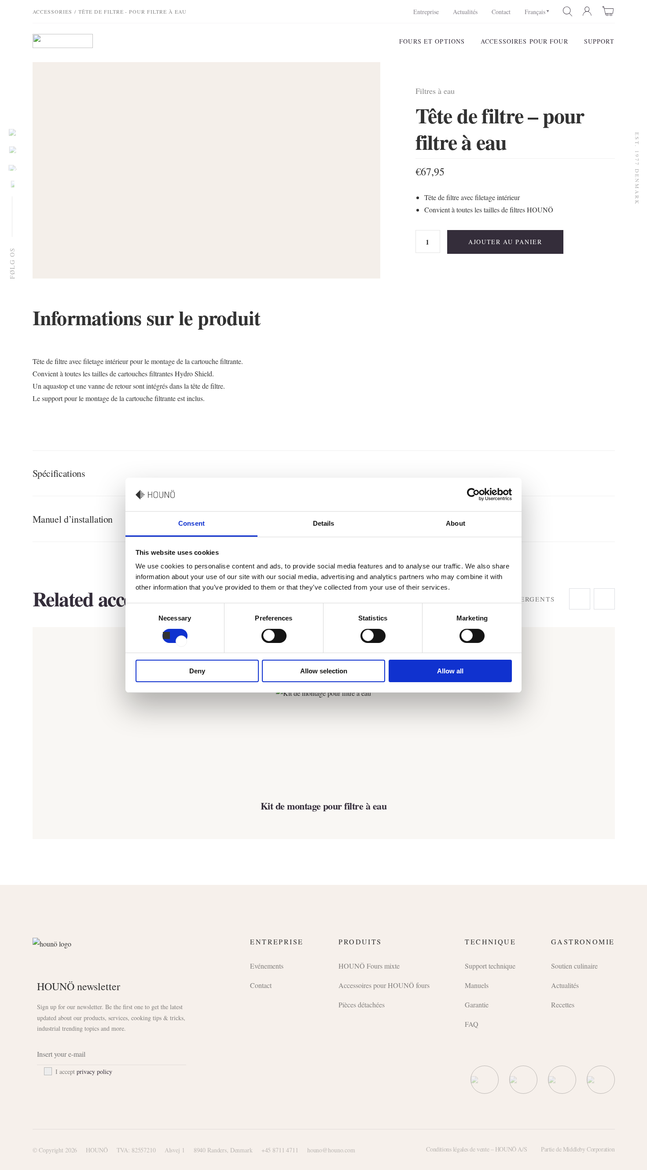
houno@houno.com (331, 1150)
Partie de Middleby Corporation (577, 1149)
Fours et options (432, 41)
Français (535, 11)
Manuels (477, 985)
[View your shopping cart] (609, 11)
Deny (197, 671)
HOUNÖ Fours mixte (369, 965)
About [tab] (455, 523)
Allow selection (323, 671)
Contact (501, 11)
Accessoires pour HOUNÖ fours (384, 985)
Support (599, 41)
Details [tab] (324, 523)
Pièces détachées (361, 1004)
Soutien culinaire (574, 965)
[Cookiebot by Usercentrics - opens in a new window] (473, 494)
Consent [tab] (191, 523)
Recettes (562, 1004)
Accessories (53, 11)
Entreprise (426, 11)
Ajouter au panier (505, 242)
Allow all (450, 671)
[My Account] (587, 11)
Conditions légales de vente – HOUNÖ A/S (476, 1149)
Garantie (477, 1004)
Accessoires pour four (524, 41)
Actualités (465, 11)
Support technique (490, 965)
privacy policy (94, 1071)
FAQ (471, 1024)
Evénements (266, 965)
